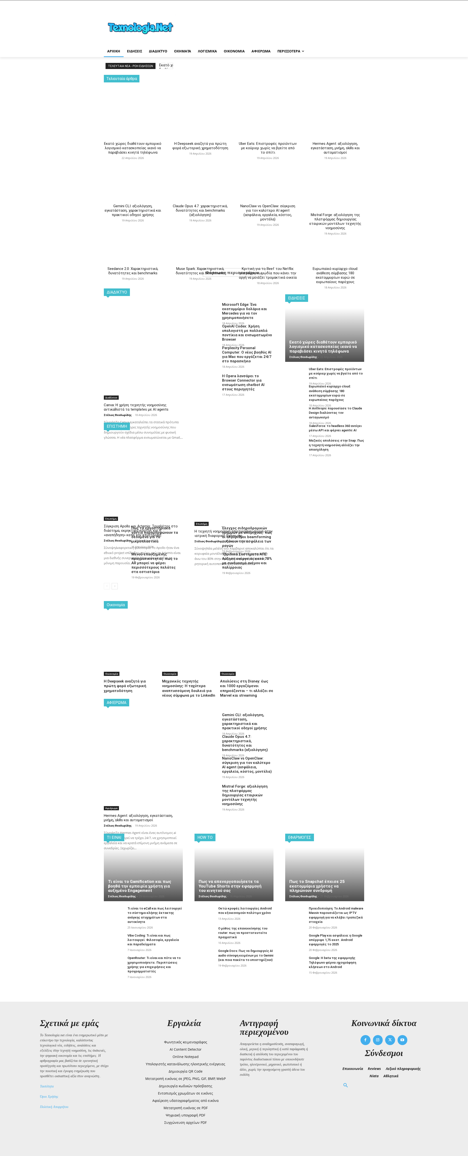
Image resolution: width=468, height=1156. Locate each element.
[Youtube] (403, 1040)
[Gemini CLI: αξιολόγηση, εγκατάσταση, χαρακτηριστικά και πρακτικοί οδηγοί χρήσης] (133, 161)
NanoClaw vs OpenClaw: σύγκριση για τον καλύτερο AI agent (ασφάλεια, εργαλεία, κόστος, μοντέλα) (267, 212)
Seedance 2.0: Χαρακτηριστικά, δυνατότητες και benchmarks (132, 271)
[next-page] (115, 586)
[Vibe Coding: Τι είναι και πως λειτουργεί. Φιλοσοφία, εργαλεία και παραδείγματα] (114, 940)
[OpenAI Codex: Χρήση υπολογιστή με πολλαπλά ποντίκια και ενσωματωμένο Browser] (206, 332)
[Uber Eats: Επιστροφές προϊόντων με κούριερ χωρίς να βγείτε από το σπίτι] (268, 103)
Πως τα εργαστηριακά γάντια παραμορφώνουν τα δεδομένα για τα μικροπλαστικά (154, 534)
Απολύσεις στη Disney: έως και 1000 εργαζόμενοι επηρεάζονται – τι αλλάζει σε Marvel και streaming (246, 688)
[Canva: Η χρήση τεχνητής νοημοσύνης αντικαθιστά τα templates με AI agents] (143, 330)
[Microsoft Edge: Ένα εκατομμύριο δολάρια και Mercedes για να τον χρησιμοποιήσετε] (206, 310)
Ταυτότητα (47, 1086)
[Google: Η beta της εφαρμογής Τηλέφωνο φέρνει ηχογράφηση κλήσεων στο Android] (295, 963)
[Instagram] (378, 1040)
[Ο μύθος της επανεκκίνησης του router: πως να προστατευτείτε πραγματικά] (204, 933)
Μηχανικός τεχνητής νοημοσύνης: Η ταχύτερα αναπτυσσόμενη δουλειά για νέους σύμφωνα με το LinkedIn (188, 688)
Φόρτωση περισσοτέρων (232, 272)
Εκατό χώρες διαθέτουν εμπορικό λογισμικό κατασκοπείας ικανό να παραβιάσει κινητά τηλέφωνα (132, 148)
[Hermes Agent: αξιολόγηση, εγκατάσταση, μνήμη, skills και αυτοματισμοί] (335, 103)
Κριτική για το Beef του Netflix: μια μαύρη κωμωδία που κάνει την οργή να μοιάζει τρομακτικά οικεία (268, 273)
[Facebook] (365, 1040)
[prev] (162, 66)
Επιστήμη (111, 518)
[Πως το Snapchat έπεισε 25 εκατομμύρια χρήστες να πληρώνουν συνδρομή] (324, 874)
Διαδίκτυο (111, 397)
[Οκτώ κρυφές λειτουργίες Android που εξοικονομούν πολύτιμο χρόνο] (204, 913)
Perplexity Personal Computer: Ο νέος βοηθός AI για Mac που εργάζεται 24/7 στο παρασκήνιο (247, 354)
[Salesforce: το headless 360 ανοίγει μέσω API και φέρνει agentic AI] (295, 431)
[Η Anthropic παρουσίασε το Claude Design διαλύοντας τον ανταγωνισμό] (295, 413)
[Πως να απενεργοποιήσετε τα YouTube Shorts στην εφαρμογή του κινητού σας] (234, 874)
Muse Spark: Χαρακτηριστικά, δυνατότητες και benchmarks (200, 271)
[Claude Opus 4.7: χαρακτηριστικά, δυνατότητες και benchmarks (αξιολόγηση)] (200, 161)
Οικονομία (111, 673)
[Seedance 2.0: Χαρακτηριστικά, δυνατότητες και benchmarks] (133, 223)
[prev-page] (107, 586)
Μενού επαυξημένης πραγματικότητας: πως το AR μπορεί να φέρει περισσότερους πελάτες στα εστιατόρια (154, 563)
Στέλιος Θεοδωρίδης (117, 415)
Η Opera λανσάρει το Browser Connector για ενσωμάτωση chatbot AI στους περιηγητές (243, 382)
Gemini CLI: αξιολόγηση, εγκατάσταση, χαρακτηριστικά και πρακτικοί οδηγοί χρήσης (133, 210)
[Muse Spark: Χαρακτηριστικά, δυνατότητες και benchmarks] (200, 223)
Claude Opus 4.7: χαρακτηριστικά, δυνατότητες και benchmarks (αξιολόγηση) (200, 210)
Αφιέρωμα (111, 808)
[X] (390, 1040)
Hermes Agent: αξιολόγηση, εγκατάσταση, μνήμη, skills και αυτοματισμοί (335, 148)
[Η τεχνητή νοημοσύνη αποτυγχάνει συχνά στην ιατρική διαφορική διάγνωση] (234, 456)
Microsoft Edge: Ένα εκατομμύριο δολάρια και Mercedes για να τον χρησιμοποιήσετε (244, 311)
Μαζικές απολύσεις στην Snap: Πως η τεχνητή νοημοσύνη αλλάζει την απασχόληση (336, 445)
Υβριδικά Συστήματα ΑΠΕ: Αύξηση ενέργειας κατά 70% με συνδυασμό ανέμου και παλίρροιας (247, 561)
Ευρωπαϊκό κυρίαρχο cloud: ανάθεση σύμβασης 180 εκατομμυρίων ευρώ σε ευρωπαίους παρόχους (335, 275)
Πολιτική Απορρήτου (54, 1107)
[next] (170, 66)
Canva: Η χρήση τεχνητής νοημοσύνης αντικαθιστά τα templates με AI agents (136, 407)
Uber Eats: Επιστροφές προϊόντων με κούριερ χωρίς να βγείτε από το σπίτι (268, 148)
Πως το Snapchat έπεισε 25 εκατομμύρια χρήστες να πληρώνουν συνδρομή (317, 886)
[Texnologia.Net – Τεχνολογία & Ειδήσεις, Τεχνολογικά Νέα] (143, 27)
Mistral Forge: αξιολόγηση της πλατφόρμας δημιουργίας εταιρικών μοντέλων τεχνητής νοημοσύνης (335, 221)
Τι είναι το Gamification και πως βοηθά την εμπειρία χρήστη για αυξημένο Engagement (139, 886)
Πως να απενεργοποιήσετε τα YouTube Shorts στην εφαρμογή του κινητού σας (230, 886)
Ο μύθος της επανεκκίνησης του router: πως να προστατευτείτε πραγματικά (242, 933)
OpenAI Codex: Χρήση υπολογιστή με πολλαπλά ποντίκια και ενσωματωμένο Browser (247, 333)
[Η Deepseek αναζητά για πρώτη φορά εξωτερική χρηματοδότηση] (200, 103)
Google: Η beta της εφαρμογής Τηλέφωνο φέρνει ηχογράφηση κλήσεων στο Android (332, 962)
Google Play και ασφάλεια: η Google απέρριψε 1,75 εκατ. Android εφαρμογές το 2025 (335, 940)
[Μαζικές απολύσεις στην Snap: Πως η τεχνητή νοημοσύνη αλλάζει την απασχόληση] (295, 445)
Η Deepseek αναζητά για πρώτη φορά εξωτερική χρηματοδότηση (200, 145)
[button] (345, 1085)
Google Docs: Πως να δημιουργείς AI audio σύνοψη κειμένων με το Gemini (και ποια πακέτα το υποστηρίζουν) (245, 955)
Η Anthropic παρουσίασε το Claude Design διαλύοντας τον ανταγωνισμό (335, 412)
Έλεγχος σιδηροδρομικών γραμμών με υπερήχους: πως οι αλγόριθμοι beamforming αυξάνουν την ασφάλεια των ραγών (247, 537)
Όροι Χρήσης (49, 1096)
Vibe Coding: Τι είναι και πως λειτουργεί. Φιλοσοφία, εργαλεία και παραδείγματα (153, 940)
